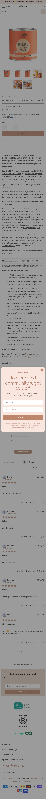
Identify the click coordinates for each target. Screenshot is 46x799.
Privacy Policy (30, 427)
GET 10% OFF (23, 417)
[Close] (42, 370)
